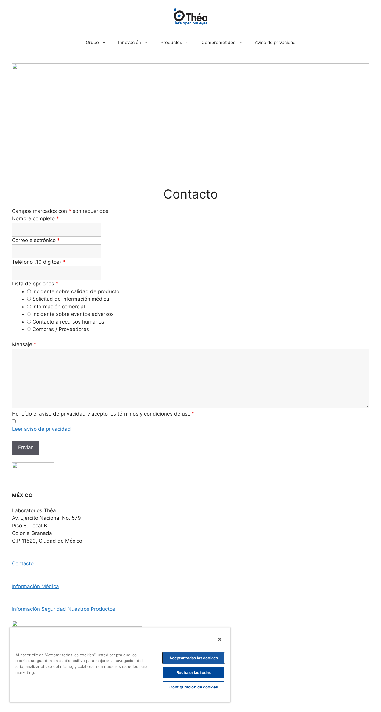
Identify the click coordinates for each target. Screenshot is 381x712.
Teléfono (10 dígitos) (38, 262)
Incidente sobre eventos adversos (73, 314)
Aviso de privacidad (275, 42)
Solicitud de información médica (70, 299)
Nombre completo (35, 218)
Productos (171, 42)
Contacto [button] (23, 563)
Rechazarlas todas (194, 672)
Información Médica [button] (35, 586)
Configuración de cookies (193, 687)
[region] (120, 664)
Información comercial (58, 307)
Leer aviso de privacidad (41, 429)
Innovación (129, 42)
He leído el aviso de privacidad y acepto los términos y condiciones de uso (103, 414)
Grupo (92, 42)
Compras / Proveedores (60, 329)
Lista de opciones (35, 284)
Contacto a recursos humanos (68, 322)
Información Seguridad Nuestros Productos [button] (63, 609)
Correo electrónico (36, 240)
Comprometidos (218, 42)
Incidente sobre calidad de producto (75, 291)
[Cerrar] (219, 639)
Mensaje (24, 344)
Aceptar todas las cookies (193, 657)
